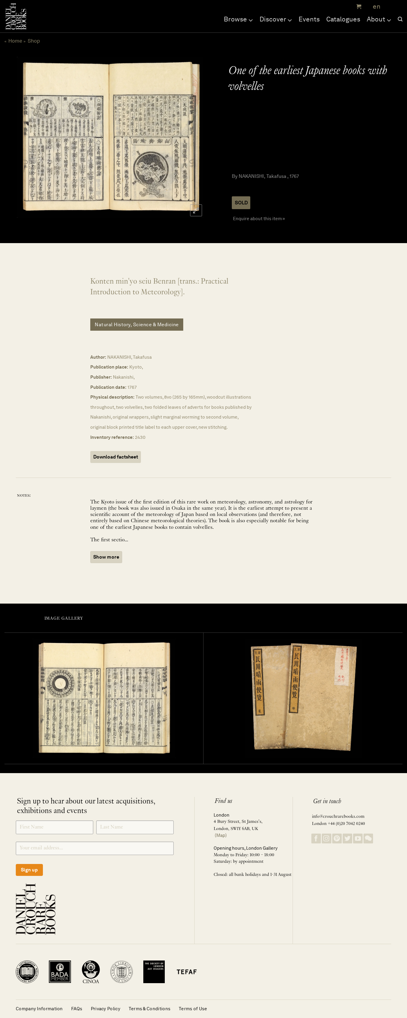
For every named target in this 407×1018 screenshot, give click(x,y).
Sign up (29, 870)
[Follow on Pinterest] (337, 838)
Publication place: (109, 367)
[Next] (192, 137)
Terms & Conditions (149, 1008)
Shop (34, 41)
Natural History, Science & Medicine (137, 324)
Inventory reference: (112, 437)
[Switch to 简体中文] (389, 7)
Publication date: (108, 387)
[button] (358, 6)
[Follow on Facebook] (316, 838)
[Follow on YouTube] (358, 838)
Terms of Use (193, 1008)
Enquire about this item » (259, 218)
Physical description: (112, 397)
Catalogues (343, 19)
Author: (98, 357)
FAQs (77, 1008)
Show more (106, 557)
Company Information (39, 1008)
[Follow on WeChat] (368, 838)
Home (15, 41)
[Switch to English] (375, 7)
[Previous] (27, 137)
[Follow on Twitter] (347, 838)
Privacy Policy (105, 1008)
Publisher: (101, 377)
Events (309, 19)
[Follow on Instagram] (326, 838)
